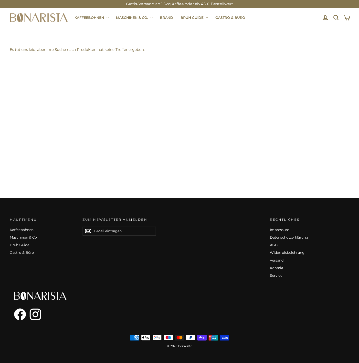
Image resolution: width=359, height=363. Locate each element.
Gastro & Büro (22, 252)
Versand (277, 260)
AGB (274, 245)
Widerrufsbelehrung (287, 252)
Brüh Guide (19, 245)
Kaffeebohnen (21, 230)
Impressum (279, 230)
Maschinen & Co (23, 237)
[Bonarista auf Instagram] (35, 314)
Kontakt (277, 268)
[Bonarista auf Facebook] (18, 314)
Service (276, 275)
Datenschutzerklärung (289, 237)
